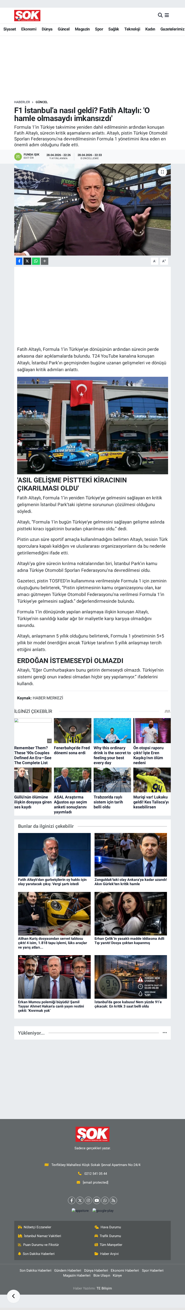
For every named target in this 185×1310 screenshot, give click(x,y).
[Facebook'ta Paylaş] (19, 261)
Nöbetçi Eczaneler (37, 1227)
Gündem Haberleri (67, 1270)
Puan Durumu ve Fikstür (41, 1245)
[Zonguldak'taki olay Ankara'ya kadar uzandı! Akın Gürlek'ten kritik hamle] (131, 854)
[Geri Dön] (13, 1296)
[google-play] (102, 1210)
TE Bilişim (104, 1288)
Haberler (22, 102)
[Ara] (160, 15)
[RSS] (113, 1200)
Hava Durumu (111, 1227)
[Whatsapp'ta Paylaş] (36, 261)
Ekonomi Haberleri (125, 1270)
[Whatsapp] (105, 1200)
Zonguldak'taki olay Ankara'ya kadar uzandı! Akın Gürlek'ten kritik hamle (131, 881)
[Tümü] (165, 1033)
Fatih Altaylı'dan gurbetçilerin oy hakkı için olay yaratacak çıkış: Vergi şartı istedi (52, 881)
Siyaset (9, 29)
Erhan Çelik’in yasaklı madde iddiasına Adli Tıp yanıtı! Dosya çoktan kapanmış (129, 940)
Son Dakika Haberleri (39, 1254)
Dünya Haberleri (96, 1270)
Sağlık (113, 29)
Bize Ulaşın (101, 1275)
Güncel (63, 29)
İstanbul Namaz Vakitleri (42, 1236)
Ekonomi (28, 29)
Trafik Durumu (110, 1236)
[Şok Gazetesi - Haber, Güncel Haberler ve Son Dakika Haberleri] (27, 15)
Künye (117, 1275)
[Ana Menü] (167, 15)
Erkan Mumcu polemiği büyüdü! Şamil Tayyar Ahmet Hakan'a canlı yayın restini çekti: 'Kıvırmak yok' (51, 1006)
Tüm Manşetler (111, 1245)
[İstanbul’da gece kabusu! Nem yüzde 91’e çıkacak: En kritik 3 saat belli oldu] (131, 976)
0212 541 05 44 (95, 1174)
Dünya (47, 29)
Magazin (82, 29)
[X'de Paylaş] (27, 261)
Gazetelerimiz (172, 29)
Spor (99, 29)
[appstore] (80, 1210)
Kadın (150, 29)
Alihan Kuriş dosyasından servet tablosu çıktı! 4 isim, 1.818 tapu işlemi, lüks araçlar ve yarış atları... (52, 942)
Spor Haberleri (153, 1270)
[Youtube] (96, 1200)
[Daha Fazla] (44, 261)
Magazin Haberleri (76, 1275)
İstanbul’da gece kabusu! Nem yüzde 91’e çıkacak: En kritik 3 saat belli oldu (128, 1004)
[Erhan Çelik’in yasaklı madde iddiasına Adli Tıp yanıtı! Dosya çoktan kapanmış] (131, 913)
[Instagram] (88, 1200)
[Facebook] (71, 1200)
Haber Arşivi (109, 1254)
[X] (80, 1200)
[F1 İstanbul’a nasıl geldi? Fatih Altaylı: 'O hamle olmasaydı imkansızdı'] (92, 210)
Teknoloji (132, 29)
